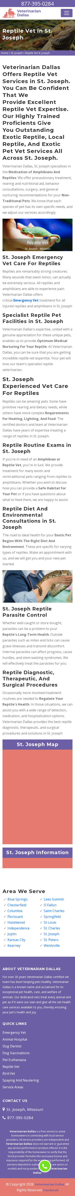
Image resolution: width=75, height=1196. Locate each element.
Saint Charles (54, 911)
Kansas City (16, 939)
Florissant (15, 916)
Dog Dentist (11, 1046)
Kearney (14, 945)
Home (4, 53)
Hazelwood (16, 922)
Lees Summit (54, 899)
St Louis (50, 922)
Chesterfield (17, 905)
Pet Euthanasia (14, 1060)
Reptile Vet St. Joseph (37, 53)
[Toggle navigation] (66, 13)
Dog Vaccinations (16, 1053)
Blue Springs (18, 899)
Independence (19, 928)
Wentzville (52, 945)
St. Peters (51, 939)
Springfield (52, 916)
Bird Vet (8, 1073)
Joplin (12, 934)
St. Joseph (16, 53)
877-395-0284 (37, 3)
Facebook (51, 1190)
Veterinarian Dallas (49, 1184)
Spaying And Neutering (20, 1080)
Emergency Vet (26, 300)
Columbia (15, 911)
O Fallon (50, 905)
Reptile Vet (10, 1066)
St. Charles (52, 928)
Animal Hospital (14, 1039)
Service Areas (12, 1087)
